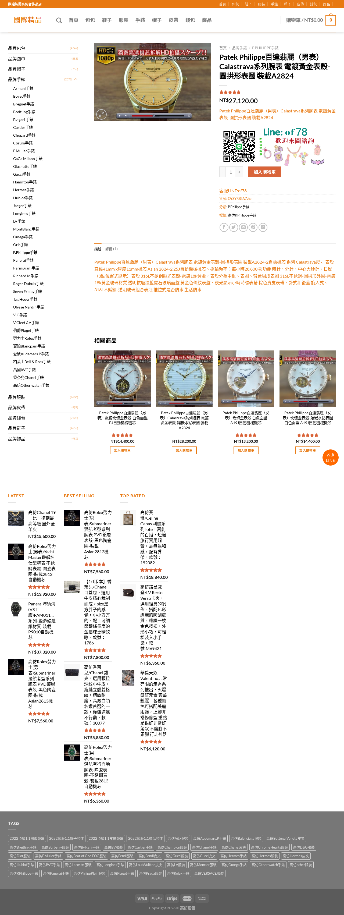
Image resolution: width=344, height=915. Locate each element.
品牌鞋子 (16, 428)
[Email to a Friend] (243, 227)
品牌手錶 (16, 79)
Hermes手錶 (23, 189)
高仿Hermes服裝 (265, 856)
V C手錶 (20, 315)
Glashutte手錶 (25, 166)
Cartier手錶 (23, 127)
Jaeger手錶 (22, 205)
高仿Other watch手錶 (31, 385)
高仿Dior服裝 (20, 856)
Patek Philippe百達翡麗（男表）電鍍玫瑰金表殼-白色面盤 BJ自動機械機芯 (122, 417)
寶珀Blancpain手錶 (29, 346)
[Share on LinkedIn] (263, 227)
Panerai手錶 (23, 260)
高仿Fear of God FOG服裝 (86, 856)
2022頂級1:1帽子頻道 (66, 838)
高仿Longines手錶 (110, 865)
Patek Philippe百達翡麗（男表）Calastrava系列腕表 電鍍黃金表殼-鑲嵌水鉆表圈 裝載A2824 (184, 420)
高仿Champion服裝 (172, 847)
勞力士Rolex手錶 (27, 338)
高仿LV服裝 (176, 865)
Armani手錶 (23, 88)
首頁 (222, 4)
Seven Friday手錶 (27, 291)
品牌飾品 (16, 438)
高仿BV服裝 (113, 847)
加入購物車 (265, 171)
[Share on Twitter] (233, 227)
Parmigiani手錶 (26, 268)
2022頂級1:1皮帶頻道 (106, 838)
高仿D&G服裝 (304, 847)
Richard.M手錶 (25, 276)
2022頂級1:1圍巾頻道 (27, 838)
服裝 (261, 4)
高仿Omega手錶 (234, 865)
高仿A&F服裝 (178, 838)
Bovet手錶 (21, 96)
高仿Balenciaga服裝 (246, 838)
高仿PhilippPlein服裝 (89, 873)
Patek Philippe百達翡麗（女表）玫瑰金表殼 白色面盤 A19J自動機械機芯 (246, 417)
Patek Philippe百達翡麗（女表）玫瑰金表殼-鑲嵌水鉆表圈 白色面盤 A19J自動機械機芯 (308, 417)
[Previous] (95, 407)
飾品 (326, 4)
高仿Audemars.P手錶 (209, 838)
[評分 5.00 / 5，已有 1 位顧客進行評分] (277, 92)
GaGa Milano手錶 (27, 158)
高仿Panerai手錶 (56, 873)
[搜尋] (59, 20)
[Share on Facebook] (224, 227)
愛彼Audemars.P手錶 (31, 354)
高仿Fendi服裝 (122, 856)
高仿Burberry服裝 (55, 847)
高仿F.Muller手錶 (48, 856)
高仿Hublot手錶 (22, 865)
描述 (98, 249)
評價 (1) (111, 249)
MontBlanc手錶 (26, 229)
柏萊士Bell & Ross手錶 (32, 361)
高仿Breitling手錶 (23, 847)
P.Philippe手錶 (25, 252)
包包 (235, 4)
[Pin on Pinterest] (253, 227)
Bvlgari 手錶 (23, 119)
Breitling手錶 (24, 111)
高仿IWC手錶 (49, 865)
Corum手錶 (23, 143)
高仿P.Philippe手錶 (242, 215)
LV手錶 (19, 221)
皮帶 (300, 4)
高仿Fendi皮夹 (149, 856)
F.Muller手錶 (24, 150)
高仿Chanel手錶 (204, 847)
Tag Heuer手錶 (25, 299)
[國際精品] (28, 20)
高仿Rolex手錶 (178, 873)
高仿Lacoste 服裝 (78, 865)
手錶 (274, 4)
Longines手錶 (24, 213)
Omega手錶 (23, 237)
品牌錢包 (16, 417)
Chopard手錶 (24, 135)
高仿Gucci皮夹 (204, 856)
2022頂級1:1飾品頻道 (145, 838)
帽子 (287, 4)
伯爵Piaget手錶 (26, 330)
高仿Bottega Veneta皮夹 (285, 838)
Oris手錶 (20, 244)
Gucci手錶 (21, 174)
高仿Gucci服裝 (177, 856)
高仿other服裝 (301, 865)
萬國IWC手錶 (24, 369)
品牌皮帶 (16, 407)
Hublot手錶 (23, 198)
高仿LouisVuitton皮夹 (145, 865)
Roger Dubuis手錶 (28, 283)
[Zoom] (101, 114)
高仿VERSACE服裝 (209, 873)
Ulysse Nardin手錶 (28, 307)
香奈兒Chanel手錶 (28, 377)
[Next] (336, 407)
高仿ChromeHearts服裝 (269, 847)
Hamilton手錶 (25, 182)
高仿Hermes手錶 (233, 856)
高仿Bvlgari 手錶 (86, 847)
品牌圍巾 (16, 58)
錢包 (313, 4)
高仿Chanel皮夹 (233, 847)
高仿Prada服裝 (150, 873)
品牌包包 (16, 48)
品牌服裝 (16, 397)
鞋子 (248, 4)
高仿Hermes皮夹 (296, 856)
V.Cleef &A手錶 (26, 322)
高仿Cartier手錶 (140, 847)
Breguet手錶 (23, 104)
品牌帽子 (16, 69)
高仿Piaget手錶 (122, 873)
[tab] (98, 248)
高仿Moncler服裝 (203, 865)
